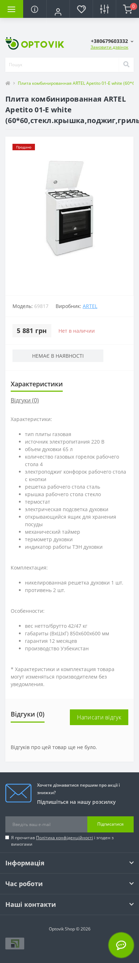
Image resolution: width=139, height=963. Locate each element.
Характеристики (37, 384)
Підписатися (110, 824)
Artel (90, 306)
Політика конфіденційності (64, 838)
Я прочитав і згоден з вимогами (62, 841)
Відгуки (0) (25, 400)
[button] (58, 12)
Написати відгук (99, 717)
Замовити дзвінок (109, 47)
